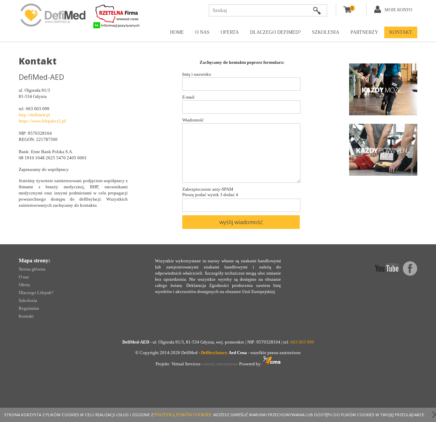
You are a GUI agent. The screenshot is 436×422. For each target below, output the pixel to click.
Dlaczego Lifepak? (36, 292)
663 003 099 (302, 342)
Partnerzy (364, 32)
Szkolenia (325, 32)
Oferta (230, 32)
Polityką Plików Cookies (182, 415)
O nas (202, 32)
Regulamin (29, 308)
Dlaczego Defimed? (275, 32)
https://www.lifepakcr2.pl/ (43, 120)
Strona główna (32, 269)
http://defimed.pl (34, 114)
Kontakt (400, 32)
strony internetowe (221, 363)
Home (177, 32)
